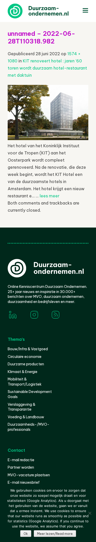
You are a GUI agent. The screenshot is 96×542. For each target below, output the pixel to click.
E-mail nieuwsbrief (24, 482)
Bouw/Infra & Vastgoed (28, 349)
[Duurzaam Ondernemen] (46, 11)
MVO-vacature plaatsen (29, 475)
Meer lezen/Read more (55, 534)
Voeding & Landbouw (26, 417)
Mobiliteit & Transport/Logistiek (24, 382)
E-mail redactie (21, 460)
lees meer (49, 195)
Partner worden (21, 467)
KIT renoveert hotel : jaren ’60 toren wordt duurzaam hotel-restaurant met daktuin (47, 68)
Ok (26, 534)
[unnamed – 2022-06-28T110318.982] (48, 138)
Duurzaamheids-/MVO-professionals (28, 427)
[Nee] (89, 513)
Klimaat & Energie (22, 371)
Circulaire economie (24, 356)
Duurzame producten (26, 364)
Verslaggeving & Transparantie (21, 407)
